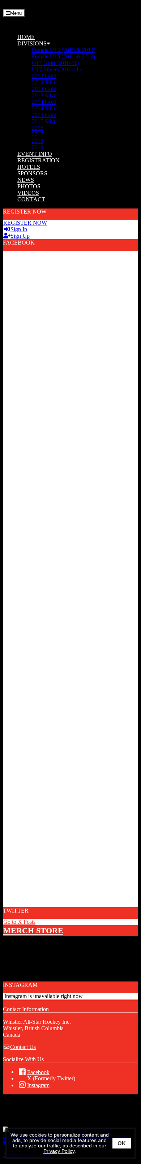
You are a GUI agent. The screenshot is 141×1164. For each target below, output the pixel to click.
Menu (16, 13)
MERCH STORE (33, 930)
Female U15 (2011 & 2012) (63, 56)
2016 (37, 128)
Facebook (38, 1072)
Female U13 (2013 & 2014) (63, 50)
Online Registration (56, 1117)
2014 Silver (45, 108)
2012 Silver (45, 82)
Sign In (18, 229)
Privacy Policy (58, 1151)
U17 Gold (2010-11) (55, 63)
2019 (37, 147)
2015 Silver (45, 121)
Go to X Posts (19, 922)
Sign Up (20, 236)
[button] (77, 43)
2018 (37, 141)
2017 (37, 134)
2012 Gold (44, 76)
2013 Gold (44, 89)
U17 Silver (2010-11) (56, 69)
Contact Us (23, 1047)
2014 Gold (44, 102)
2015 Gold (44, 115)
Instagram (38, 1085)
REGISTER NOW (25, 223)
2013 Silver (45, 95)
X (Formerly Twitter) (51, 1078)
